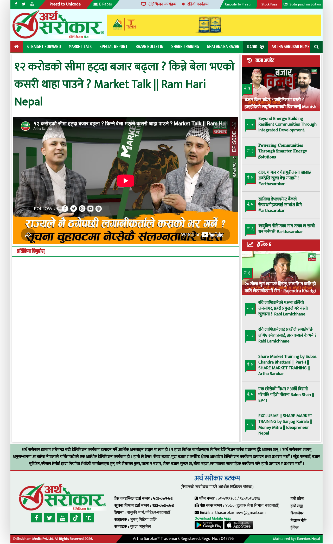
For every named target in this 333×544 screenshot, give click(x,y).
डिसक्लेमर (297, 513)
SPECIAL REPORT (113, 46)
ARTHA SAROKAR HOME (291, 46)
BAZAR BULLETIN (149, 46)
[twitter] (49, 517)
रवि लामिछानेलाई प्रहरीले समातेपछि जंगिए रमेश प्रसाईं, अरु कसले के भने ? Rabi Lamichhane (287, 335)
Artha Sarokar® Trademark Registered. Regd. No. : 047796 (183, 538)
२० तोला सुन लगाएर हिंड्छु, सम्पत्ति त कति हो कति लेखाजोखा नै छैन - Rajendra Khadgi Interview (280, 287)
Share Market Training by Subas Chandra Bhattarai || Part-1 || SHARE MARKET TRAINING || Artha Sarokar (287, 365)
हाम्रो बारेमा (297, 499)
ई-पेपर (295, 528)
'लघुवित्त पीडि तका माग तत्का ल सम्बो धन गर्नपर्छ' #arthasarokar (286, 229)
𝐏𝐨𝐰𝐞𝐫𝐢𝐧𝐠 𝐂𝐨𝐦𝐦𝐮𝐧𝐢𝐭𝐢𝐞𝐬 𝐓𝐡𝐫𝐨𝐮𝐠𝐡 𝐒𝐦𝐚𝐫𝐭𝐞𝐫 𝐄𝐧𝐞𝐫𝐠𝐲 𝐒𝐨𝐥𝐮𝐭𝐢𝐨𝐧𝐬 (282, 151)
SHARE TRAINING (185, 46)
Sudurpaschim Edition (305, 4)
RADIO (252, 47)
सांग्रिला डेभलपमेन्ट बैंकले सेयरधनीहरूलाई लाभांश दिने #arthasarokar (280, 204)
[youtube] (62, 517)
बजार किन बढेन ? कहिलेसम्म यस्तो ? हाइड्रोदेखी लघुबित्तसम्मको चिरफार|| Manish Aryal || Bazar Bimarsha (280, 102)
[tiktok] (75, 517)
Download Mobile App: (213, 518)
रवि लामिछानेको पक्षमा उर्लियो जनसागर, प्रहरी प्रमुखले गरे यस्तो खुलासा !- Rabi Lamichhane (283, 308)
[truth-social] (88, 517)
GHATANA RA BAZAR (223, 46)
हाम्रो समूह (297, 506)
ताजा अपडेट (264, 60)
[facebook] (36, 517)
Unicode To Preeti (238, 4)
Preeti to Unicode (65, 4)
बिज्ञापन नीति (298, 520)
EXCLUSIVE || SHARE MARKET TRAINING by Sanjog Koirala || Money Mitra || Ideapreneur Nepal (285, 424)
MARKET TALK (80, 46)
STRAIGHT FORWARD (44, 46)
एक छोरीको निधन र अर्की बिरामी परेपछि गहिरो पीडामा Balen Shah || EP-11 (286, 394)
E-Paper (105, 4)
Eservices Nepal (308, 539)
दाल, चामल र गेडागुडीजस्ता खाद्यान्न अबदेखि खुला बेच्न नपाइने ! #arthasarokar (284, 178)
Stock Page (269, 4)
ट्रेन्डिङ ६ (264, 245)
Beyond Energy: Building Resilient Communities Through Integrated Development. (287, 124)
